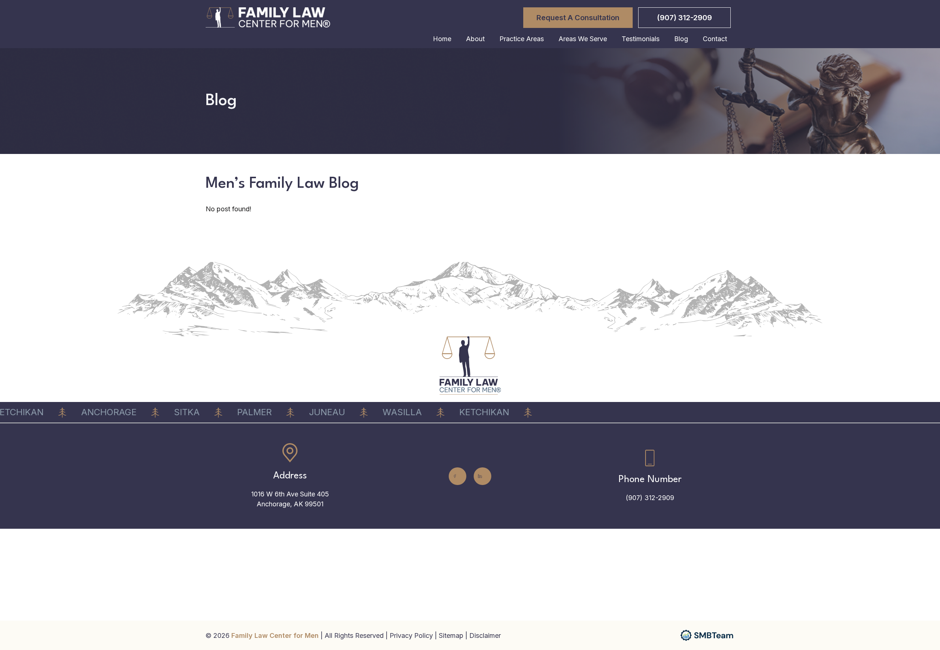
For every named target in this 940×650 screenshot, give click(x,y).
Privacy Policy (412, 635)
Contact (715, 39)
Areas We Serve (582, 39)
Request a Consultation (577, 17)
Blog (681, 39)
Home (442, 39)
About (475, 39)
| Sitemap (450, 635)
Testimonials (640, 39)
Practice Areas (521, 39)
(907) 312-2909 (684, 17)
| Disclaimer (483, 635)
